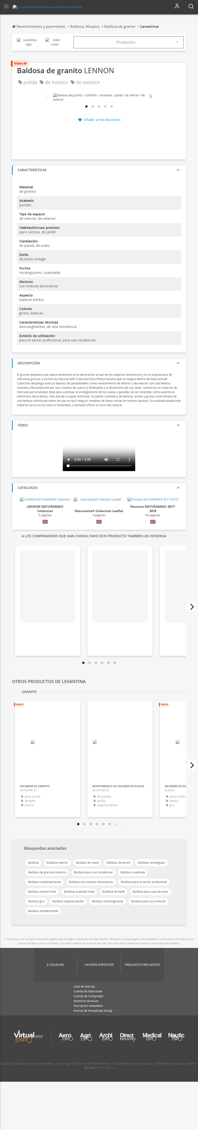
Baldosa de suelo (87, 863)
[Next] (150, 96)
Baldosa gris (36, 901)
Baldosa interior (57, 863)
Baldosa (33, 863)
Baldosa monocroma (42, 892)
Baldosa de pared (118, 863)
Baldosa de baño (113, 892)
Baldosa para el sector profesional (144, 882)
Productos (125, 42)
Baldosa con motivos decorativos (91, 882)
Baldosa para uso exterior (148, 901)
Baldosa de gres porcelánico (47, 872)
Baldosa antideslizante (43, 911)
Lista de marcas (84, 986)
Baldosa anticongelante (107, 901)
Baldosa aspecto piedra (68, 901)
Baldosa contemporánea (44, 882)
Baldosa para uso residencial (93, 872)
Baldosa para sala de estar (151, 892)
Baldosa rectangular (151, 863)
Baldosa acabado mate (79, 892)
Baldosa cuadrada (132, 872)
